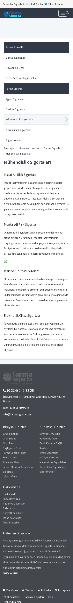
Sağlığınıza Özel (12, 448)
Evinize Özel (10, 457)
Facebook (12, 590)
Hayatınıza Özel (15, 68)
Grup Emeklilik (11, 434)
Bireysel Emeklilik (16, 57)
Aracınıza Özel (11, 462)
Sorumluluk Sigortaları (19, 130)
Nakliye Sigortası (16, 109)
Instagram (64, 590)
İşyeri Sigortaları (15, 99)
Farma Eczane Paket (14, 452)
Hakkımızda (9, 494)
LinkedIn (46, 590)
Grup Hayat (9, 438)
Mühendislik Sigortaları (20, 119)
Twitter (30, 590)
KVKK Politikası (11, 597)
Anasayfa (9, 148)
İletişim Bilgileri (11, 522)
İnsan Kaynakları (12, 518)
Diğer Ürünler (13, 140)
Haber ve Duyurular (14, 503)
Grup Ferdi (9, 443)
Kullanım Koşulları (34, 597)
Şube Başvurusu (12, 499)
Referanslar (10, 508)
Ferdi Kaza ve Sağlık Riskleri (22, 78)
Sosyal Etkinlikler (13, 513)
